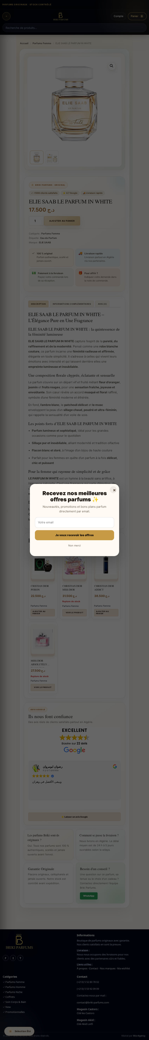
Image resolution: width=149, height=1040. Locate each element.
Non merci (74, 545)
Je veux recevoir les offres (74, 535)
